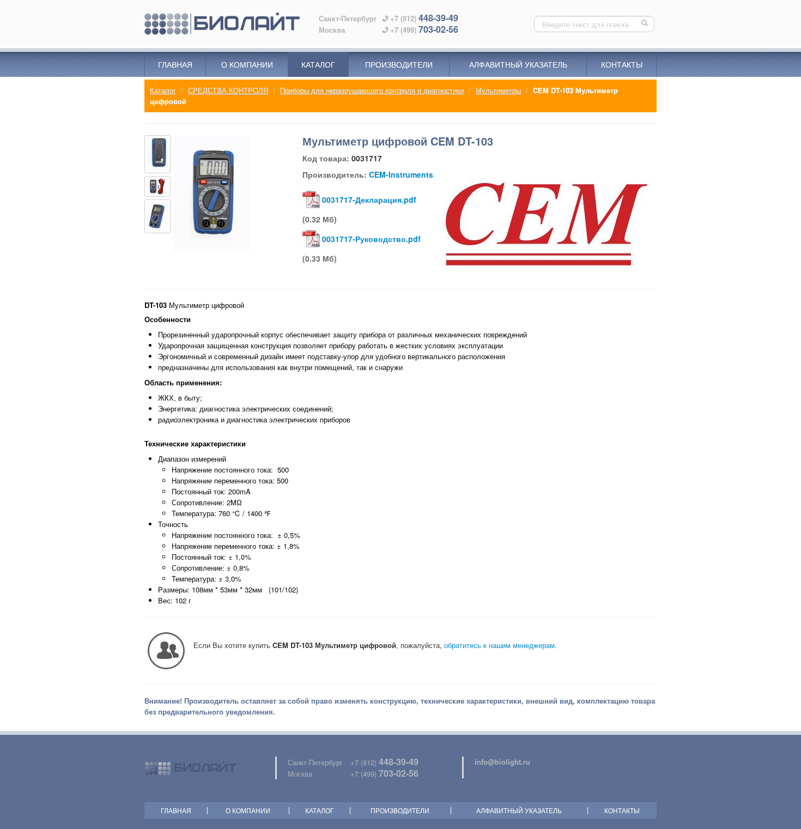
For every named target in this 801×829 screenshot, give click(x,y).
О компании (247, 64)
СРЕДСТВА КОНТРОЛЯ (228, 90)
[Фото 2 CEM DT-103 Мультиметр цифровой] (157, 154)
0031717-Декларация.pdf (369, 199)
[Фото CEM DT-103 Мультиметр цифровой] (212, 193)
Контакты (621, 64)
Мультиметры (498, 90)
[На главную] (222, 24)
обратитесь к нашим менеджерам (499, 645)
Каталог (318, 64)
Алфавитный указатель (518, 64)
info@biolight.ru (502, 762)
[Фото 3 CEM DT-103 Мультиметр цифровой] (157, 186)
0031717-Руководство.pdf (371, 238)
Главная (175, 64)
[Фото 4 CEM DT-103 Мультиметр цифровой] (157, 216)
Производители (399, 64)
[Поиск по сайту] (646, 24)
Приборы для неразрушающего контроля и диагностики (372, 90)
